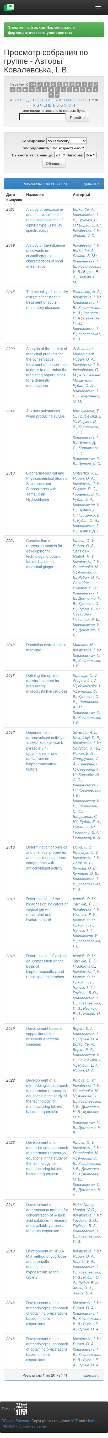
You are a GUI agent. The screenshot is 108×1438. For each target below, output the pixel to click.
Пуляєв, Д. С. (89, 530)
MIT (74, 1420)
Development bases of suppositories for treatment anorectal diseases (44, 1036)
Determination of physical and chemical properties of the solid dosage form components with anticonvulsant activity (47, 857)
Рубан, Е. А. (83, 499)
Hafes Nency (83, 1204)
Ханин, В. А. (83, 1292)
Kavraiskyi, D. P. (86, 737)
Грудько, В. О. (85, 992)
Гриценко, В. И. (86, 494)
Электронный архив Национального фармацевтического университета (41, 29)
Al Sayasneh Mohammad (83, 351)
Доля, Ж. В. (83, 862)
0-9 (33, 84)
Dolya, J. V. (82, 847)
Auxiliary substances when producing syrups (45, 413)
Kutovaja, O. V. (85, 675)
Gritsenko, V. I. (85, 473)
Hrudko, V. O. (84, 966)
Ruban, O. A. (83, 359)
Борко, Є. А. (89, 225)
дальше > (92, 183)
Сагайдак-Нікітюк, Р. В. (85, 585)
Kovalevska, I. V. (86, 230)
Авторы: (75, 154)
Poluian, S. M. (84, 255)
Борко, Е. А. (83, 1049)
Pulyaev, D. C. (84, 488)
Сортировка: (33, 140)
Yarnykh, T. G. (84, 904)
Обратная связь (32, 1426)
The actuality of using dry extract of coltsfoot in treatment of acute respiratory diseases (47, 299)
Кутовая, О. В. (85, 873)
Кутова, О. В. (84, 868)
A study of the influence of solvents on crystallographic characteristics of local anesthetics (45, 256)
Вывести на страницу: (32, 154)
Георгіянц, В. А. (86, 832)
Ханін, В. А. (82, 1287)
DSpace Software (16, 1420)
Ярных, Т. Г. (83, 930)
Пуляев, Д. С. (89, 463)
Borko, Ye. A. (83, 209)
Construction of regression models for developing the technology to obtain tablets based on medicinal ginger (44, 553)
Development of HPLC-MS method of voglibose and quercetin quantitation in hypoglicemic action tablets (46, 1264)
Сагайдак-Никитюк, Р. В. (86, 616)
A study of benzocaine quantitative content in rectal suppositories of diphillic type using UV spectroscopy (44, 220)
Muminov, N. (83, 644)
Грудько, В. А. (84, 1225)
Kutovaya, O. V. (86, 852)
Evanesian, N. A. (86, 291)
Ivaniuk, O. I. (83, 898)
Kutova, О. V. (84, 540)
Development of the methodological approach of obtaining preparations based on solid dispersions (47, 1313)
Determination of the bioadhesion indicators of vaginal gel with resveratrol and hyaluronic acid (47, 909)
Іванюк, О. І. (83, 919)
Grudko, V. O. (84, 235)
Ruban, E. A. (83, 753)
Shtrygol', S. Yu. (86, 748)
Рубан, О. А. (83, 385)
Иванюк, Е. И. (84, 914)
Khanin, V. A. (83, 1261)
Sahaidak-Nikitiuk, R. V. (84, 553)
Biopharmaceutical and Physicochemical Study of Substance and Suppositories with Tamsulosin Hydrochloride (47, 486)
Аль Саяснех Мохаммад (87, 377)
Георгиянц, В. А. (87, 837)
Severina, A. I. (84, 732)
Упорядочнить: (37, 147)
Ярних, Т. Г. (83, 925)
